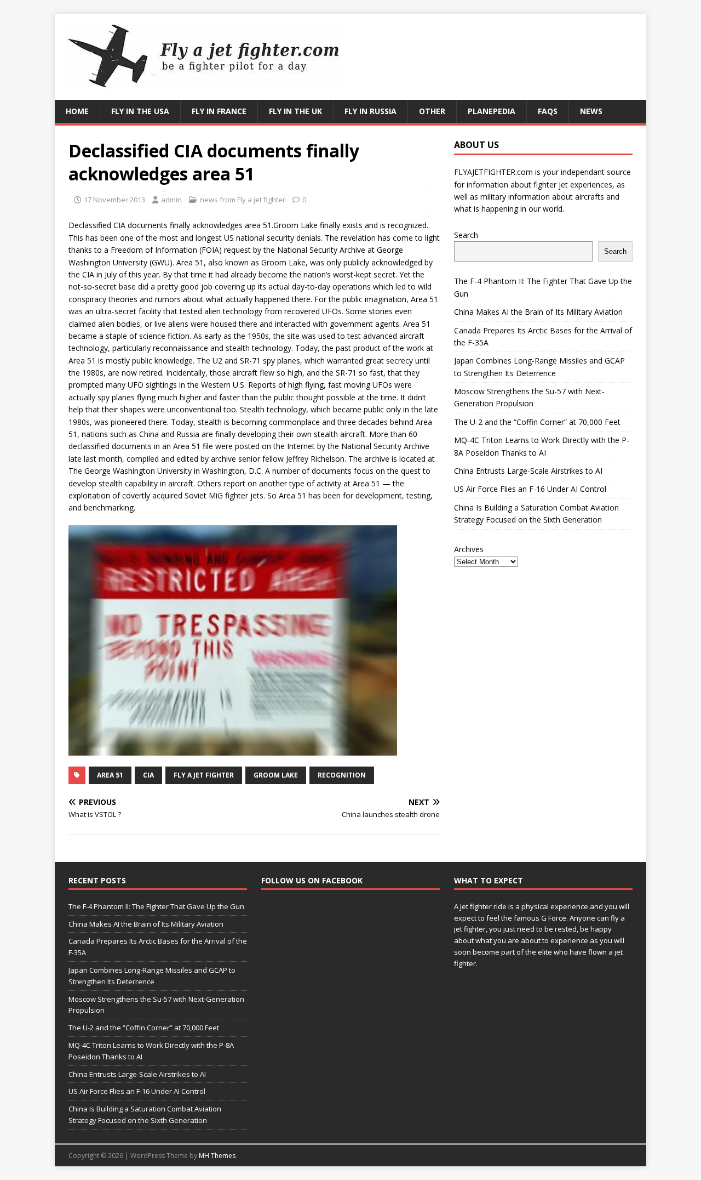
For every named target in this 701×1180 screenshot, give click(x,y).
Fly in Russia (370, 111)
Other (432, 111)
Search (466, 235)
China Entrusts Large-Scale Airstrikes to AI (528, 471)
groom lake (276, 775)
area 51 (110, 775)
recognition (342, 775)
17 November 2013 (114, 200)
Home (77, 111)
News (591, 111)
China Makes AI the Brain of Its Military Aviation (538, 312)
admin (171, 200)
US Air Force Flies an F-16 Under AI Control (530, 489)
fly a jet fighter (204, 775)
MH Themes (217, 1155)
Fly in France (219, 111)
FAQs (548, 111)
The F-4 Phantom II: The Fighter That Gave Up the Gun (156, 906)
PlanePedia (491, 111)
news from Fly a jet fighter (242, 200)
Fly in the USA (140, 111)
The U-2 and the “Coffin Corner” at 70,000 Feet (537, 422)
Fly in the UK (295, 111)
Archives (469, 549)
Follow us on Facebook (312, 880)
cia (148, 775)
